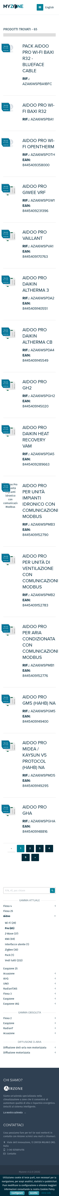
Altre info (46, 1193)
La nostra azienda (13, 1112)
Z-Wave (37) (11, 933)
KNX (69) (10, 939)
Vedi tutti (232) (13, 960)
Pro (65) (9, 928)
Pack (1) (9, 955)
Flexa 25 (8, 911)
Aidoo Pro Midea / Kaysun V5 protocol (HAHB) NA (34, 755)
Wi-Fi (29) (10, 923)
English (49, 7)
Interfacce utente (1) (17, 944)
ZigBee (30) (11, 950)
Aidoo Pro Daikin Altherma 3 (35, 284)
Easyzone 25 (10, 968)
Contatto (11, 1153)
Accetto (34, 1193)
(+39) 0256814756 (15, 1149)
